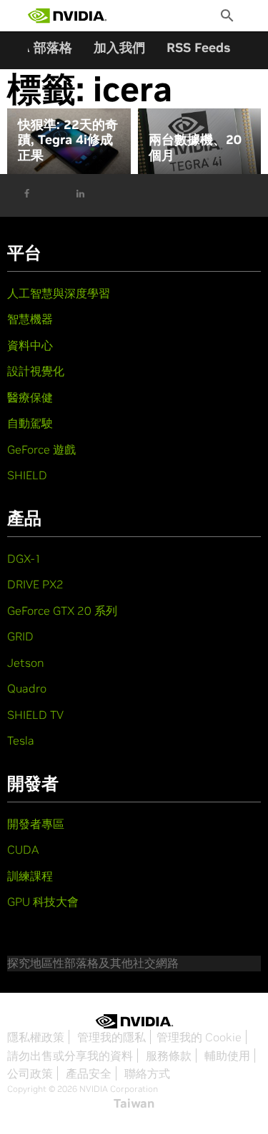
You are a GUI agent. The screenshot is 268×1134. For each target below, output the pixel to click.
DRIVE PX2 (35, 584)
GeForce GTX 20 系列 (62, 610)
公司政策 (30, 1073)
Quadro (26, 688)
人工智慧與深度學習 (58, 293)
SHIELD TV (35, 715)
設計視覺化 (35, 371)
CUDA (23, 849)
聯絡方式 (147, 1073)
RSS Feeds (198, 47)
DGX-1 (24, 558)
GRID (20, 636)
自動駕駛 (30, 423)
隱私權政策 (35, 1037)
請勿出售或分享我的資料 (70, 1055)
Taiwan (134, 1103)
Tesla (20, 740)
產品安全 (88, 1073)
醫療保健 (30, 397)
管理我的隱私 (111, 1037)
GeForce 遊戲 (41, 449)
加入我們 (119, 47)
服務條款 (169, 1055)
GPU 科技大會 (43, 901)
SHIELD (27, 475)
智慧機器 (30, 319)
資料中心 (30, 345)
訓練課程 (30, 876)
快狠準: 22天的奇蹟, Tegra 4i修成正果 (68, 140)
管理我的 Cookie (199, 1037)
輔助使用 (227, 1055)
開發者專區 (35, 824)
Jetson (25, 662)
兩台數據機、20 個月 (195, 147)
